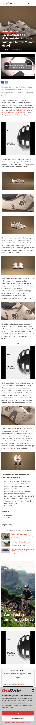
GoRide (6, 49)
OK (18, 713)
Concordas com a (14, 684)
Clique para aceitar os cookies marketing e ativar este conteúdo (18, 66)
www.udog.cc (9, 515)
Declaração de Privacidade (23, 722)
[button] (33, 690)
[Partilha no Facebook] (2, 82)
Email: (18, 677)
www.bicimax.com (11, 518)
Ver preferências (18, 718)
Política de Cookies (10, 722)
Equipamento (14, 31)
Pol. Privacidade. (19, 684)
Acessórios (5, 31)
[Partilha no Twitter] (6, 82)
